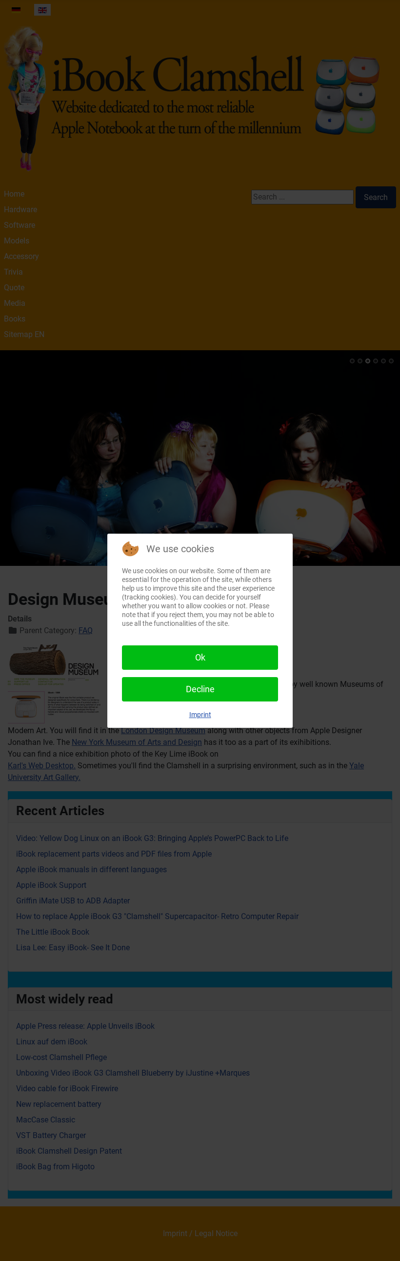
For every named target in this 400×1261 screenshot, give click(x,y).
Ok (200, 657)
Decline (200, 689)
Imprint (200, 715)
